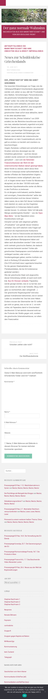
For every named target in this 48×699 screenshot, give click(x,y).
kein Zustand (9, 652)
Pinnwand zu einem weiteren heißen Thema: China (23, 519)
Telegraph (8, 657)
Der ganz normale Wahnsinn (24, 27)
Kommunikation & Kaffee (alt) (15, 677)
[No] (45, 692)
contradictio (8, 625)
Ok (25, 695)
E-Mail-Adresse (10, 422)
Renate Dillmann (10, 615)
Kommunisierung (10, 647)
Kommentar (9, 382)
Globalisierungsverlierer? (13, 501)
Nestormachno (13, 70)
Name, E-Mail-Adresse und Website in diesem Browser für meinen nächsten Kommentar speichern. (21, 446)
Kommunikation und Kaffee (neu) (16, 682)
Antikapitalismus (13, 46)
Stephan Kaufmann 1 (12, 599)
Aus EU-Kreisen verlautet (18, 281)
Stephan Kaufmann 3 (12, 604)
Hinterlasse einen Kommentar (20, 73)
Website (7, 433)
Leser (28, 511)
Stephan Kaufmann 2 (12, 602)
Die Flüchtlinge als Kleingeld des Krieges (18, 493)
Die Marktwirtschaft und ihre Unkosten (17, 48)
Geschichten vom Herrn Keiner (15, 671)
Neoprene (8, 610)
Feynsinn (7, 620)
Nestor (14, 488)
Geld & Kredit (21, 51)
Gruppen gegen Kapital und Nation (16, 636)
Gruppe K (7, 631)
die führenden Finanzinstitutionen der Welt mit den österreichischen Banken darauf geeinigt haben (23, 163)
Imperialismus (36, 51)
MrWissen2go (9, 641)
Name (7, 412)
